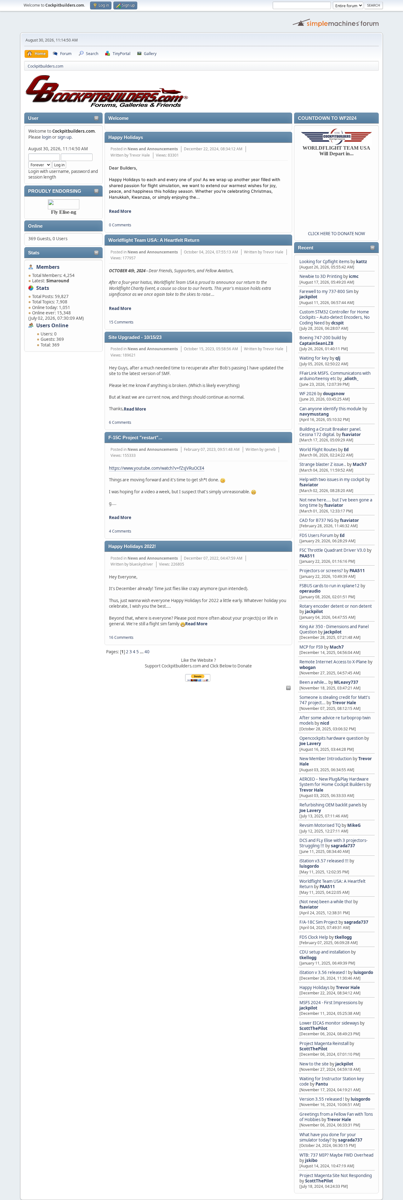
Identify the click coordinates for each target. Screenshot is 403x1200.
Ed (346, 449)
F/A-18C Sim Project (318, 922)
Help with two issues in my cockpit (331, 479)
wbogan (307, 667)
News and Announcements (153, 149)
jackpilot (308, 297)
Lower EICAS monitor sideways (329, 1023)
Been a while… (313, 682)
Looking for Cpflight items (324, 261)
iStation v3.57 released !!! (324, 861)
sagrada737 (343, 846)
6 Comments (120, 422)
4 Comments (120, 531)
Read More (120, 211)
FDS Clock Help (313, 937)
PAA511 (307, 556)
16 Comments (121, 637)
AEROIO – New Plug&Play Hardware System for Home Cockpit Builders (334, 781)
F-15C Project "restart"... (135, 437)
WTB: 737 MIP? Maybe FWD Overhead (336, 1155)
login (46, 137)
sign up (64, 137)
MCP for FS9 (311, 647)
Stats (33, 252)
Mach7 (360, 464)
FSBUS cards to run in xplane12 (329, 586)
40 (147, 652)
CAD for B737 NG (316, 520)
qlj (337, 358)
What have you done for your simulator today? (327, 1137)
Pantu (321, 1084)
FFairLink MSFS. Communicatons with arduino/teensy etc (335, 375)
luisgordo (309, 866)
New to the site (314, 1064)
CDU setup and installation (325, 952)
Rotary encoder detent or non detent (335, 606)
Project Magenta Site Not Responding (335, 1175)
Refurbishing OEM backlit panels (330, 805)
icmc (354, 276)
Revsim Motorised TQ (320, 825)
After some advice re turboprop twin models (335, 720)
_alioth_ (350, 378)
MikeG (354, 825)
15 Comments (121, 322)
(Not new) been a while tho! (326, 901)
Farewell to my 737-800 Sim (326, 291)
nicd (324, 723)
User (33, 118)
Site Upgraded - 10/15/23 (135, 337)
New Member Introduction (325, 758)
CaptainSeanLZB (316, 343)
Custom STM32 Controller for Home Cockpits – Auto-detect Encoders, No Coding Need (334, 317)
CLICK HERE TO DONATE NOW (336, 233)
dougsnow (333, 393)
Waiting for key (314, 358)
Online (35, 226)
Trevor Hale (344, 702)
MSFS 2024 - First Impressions (328, 1002)
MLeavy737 (346, 682)
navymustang (314, 414)
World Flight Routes (318, 449)
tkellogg (343, 937)
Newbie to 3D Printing (320, 276)
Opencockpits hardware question (331, 738)
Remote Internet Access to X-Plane (333, 662)
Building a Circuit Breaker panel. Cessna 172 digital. (330, 431)
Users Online (52, 325)
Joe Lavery (310, 743)
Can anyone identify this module (330, 409)
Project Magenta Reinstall (324, 1043)
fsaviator (351, 434)
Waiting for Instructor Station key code (331, 1081)
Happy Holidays (314, 987)
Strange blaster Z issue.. (322, 464)
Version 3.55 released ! (321, 1099)
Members (48, 266)
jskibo (311, 1160)
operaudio (310, 591)
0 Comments (120, 225)
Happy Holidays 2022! (132, 546)
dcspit (337, 323)
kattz (361, 261)
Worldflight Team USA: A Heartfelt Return (153, 240)
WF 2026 (307, 393)
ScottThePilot (313, 1028)
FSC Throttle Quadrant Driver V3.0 (332, 550)
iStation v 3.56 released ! (323, 972)
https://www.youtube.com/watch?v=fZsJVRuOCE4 (156, 468)
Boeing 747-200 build (320, 337)
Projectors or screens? (321, 570)
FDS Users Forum (316, 535)
